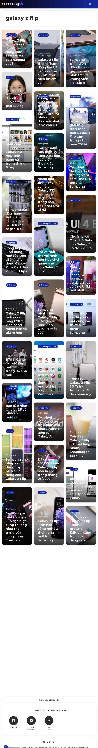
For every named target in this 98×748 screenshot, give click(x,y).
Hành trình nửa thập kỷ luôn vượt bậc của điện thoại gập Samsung (49, 157)
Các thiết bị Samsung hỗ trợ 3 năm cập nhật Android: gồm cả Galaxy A (49, 426)
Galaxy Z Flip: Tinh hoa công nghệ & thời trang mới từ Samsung (48, 530)
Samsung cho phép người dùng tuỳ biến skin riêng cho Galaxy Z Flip (17, 469)
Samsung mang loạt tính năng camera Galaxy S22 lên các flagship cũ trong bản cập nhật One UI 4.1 (49, 192)
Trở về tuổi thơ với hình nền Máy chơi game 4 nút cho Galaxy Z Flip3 (48, 261)
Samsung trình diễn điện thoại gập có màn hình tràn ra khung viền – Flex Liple (80, 71)
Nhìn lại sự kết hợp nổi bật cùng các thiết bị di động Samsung (80, 323)
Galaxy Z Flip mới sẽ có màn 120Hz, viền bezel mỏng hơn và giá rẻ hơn (16, 323)
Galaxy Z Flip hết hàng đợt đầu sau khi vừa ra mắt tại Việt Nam (49, 594)
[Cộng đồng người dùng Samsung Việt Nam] (14, 4)
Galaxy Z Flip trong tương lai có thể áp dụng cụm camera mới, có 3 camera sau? (16, 52)
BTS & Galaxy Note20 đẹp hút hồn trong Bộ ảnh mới (16, 367)
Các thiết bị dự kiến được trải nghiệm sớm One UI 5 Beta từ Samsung (80, 176)
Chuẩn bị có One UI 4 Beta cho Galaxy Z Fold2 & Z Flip (81, 242)
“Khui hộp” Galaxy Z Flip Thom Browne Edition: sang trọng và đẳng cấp (80, 528)
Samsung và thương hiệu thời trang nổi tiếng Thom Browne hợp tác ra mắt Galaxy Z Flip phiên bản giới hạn (81, 586)
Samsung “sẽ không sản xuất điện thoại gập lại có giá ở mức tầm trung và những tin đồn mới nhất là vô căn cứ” (48, 109)
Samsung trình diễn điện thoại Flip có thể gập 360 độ (14, 98)
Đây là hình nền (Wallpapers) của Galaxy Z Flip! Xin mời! (16, 574)
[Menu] (95, 5)
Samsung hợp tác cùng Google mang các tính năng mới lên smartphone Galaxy (81, 486)
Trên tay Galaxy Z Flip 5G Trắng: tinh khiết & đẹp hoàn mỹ (80, 386)
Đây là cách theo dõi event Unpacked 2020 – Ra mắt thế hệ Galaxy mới (81, 651)
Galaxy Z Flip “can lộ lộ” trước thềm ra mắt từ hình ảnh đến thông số (17, 676)
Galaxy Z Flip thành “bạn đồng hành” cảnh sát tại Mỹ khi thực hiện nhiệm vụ (48, 71)
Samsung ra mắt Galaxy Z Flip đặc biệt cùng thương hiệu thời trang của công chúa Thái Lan (16, 526)
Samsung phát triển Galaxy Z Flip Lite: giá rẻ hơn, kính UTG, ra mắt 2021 (48, 321)
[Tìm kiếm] (90, 5)
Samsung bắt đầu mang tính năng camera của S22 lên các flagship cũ (16, 219)
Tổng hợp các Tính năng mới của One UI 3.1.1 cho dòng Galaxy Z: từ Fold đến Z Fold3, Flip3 (17, 259)
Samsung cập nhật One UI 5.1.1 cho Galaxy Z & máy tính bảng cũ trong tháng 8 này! (17, 154)
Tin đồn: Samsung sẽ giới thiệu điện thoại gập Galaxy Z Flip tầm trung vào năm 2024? (80, 130)
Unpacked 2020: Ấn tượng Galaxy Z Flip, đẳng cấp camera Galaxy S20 (48, 634)
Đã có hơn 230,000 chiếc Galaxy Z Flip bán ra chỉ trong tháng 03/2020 (49, 469)
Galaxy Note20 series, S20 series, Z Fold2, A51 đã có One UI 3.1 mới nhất (80, 278)
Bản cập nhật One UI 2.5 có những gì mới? (16, 411)
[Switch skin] (86, 5)
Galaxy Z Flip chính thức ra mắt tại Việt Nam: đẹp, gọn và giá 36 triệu (16, 615)
